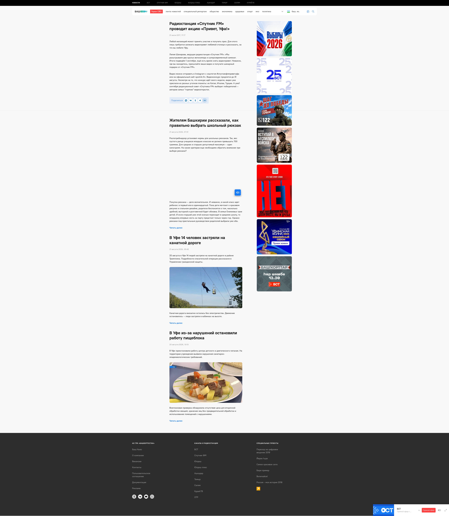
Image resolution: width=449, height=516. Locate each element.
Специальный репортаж (195, 11)
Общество (214, 11)
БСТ (148, 3)
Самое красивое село (267, 464)
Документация (139, 482)
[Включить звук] (238, 192)
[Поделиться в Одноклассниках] (195, 100)
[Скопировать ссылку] (205, 100)
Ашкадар (211, 3)
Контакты (136, 467)
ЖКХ (257, 11)
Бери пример (263, 470)
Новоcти (136, 3)
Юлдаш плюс (194, 3)
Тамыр (224, 3)
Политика (266, 11)
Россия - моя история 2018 (269, 482)
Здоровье (239, 11)
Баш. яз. (296, 11)
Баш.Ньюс (137, 449)
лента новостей (173, 11)
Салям (237, 3)
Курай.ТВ (250, 3)
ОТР (196, 497)
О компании (138, 455)
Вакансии (136, 461)
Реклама (136, 488)
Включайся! (262, 476)
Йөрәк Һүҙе (262, 458)
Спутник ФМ (162, 3)
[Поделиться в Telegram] (200, 100)
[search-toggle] (313, 11)
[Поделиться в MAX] (186, 100)
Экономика (227, 11)
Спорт (250, 11)
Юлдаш (178, 3)
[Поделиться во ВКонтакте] (191, 100)
